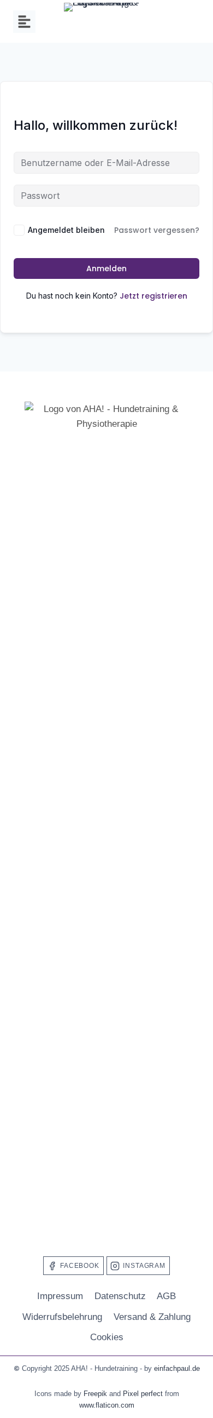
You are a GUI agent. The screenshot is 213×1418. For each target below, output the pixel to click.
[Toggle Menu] (24, 21)
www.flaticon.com (106, 1405)
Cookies (106, 1337)
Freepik (95, 1394)
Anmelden (106, 268)
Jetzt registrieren (153, 295)
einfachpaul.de (177, 1368)
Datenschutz (120, 1296)
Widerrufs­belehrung (62, 1317)
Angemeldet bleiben (66, 230)
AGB (166, 1296)
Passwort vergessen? (156, 230)
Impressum (60, 1296)
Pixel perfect (143, 1394)
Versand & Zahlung (152, 1317)
